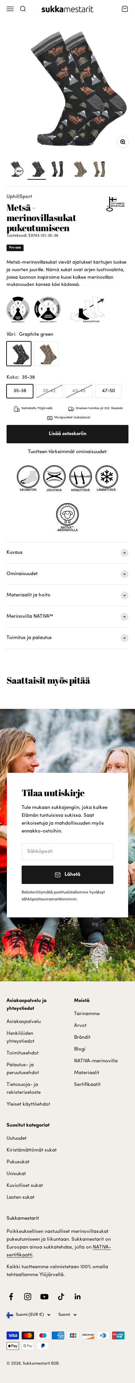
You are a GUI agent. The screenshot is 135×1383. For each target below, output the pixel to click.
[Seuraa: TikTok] (61, 1296)
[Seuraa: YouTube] (44, 1296)
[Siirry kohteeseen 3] (78, 169)
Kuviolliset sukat (25, 1185)
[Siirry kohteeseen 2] (57, 169)
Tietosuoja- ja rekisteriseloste (24, 1088)
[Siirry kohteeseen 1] (37, 169)
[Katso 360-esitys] (16, 169)
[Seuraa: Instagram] (27, 1296)
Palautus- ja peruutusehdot (23, 1069)
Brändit (82, 1037)
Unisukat (16, 1174)
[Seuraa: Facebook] (11, 1296)
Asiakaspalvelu (24, 1021)
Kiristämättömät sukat (32, 1150)
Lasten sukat (20, 1197)
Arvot (80, 1025)
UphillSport (19, 196)
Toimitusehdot (23, 1053)
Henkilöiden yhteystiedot (20, 1037)
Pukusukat (18, 1162)
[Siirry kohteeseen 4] (99, 169)
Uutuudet (17, 1138)
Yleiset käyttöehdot (28, 1104)
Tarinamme (87, 1014)
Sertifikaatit (87, 1084)
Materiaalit (86, 1073)
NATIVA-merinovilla (96, 1061)
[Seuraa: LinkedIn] (77, 1296)
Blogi (80, 1049)
